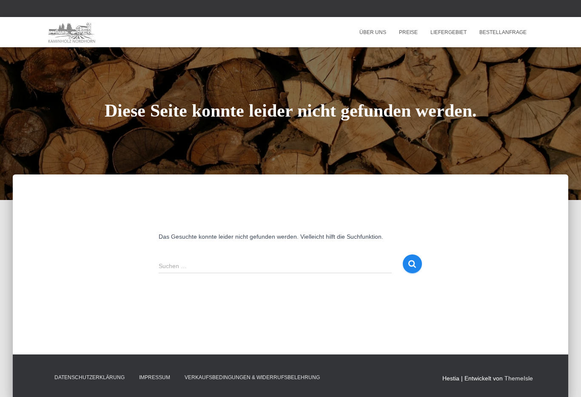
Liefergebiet (448, 32)
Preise (408, 32)
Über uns (372, 32)
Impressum (154, 377)
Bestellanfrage (503, 32)
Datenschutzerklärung (89, 377)
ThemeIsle (518, 378)
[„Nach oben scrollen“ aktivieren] (564, 380)
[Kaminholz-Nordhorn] (72, 32)
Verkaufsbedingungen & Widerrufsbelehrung (252, 377)
